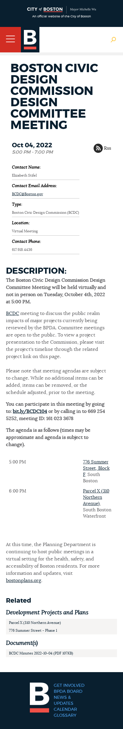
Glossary (65, 715)
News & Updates (63, 700)
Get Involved (69, 685)
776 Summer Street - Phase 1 (33, 630)
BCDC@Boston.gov (27, 194)
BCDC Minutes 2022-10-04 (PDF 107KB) (41, 653)
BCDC (12, 313)
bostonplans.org (23, 580)
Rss (107, 148)
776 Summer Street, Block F (96, 468)
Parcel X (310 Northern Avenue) (96, 497)
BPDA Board (68, 691)
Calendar (65, 709)
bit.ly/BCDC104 (30, 411)
